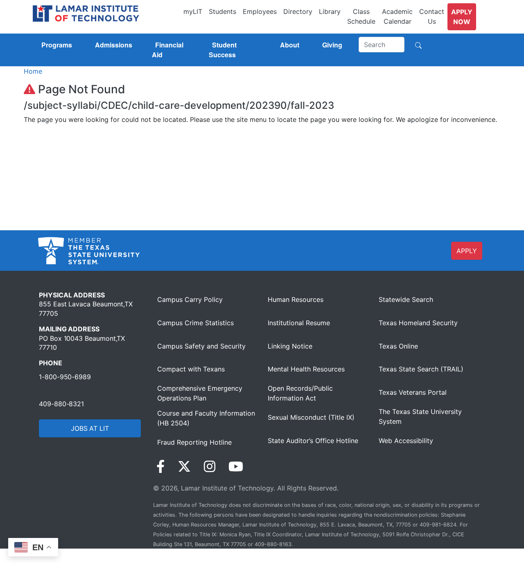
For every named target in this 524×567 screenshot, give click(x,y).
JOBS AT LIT (90, 428)
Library (330, 11)
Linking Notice (290, 346)
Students (222, 11)
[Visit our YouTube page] (235, 467)
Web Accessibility (406, 440)
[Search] (418, 44)
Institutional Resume (299, 323)
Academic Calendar (397, 16)
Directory (297, 11)
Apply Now (461, 17)
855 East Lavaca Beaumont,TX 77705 (86, 308)
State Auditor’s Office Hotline (313, 440)
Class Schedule (361, 16)
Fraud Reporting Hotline (194, 442)
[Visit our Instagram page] (209, 467)
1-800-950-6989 (65, 377)
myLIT (192, 11)
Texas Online (398, 346)
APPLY (466, 251)
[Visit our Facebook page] (160, 467)
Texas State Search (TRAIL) (421, 369)
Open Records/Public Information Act (300, 393)
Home (33, 71)
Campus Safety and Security (201, 346)
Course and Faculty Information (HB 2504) (206, 418)
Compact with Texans (191, 369)
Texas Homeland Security (418, 323)
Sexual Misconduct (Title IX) (311, 417)
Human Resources (295, 299)
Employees (260, 11)
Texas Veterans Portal (413, 392)
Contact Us (431, 16)
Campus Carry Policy (190, 299)
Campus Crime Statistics (195, 323)
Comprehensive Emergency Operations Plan (199, 393)
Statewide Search (406, 299)
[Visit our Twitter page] (184, 467)
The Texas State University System (420, 416)
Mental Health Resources (306, 369)
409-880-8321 (61, 404)
